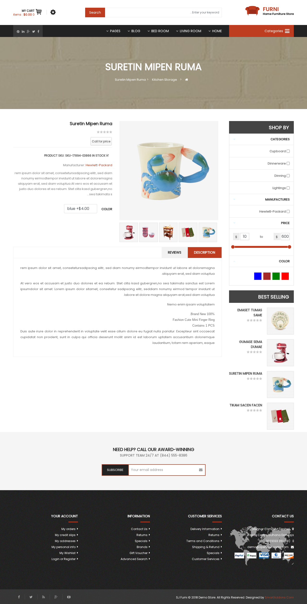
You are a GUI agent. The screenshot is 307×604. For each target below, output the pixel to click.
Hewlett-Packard (99, 165)
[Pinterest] (18, 31)
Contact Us (139, 529)
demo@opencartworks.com (268, 547)
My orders (68, 529)
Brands (142, 547)
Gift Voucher (139, 553)
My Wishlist (67, 553)
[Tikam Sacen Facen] (280, 416)
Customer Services (205, 559)
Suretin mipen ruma (245, 373)
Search (95, 12)
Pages (115, 31)
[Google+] (28, 31)
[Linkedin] (23, 31)
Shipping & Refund (205, 547)
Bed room (160, 31)
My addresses (65, 541)
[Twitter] (33, 31)
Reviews (174, 252)
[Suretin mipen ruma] (280, 384)
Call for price (101, 141)
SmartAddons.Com (279, 597)
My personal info (64, 547)
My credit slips (65, 535)
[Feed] (43, 597)
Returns (213, 535)
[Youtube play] (68, 597)
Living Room (190, 31)
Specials (213, 553)
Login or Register (64, 559)
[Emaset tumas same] (280, 321)
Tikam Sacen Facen (246, 405)
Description (204, 252)
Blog (135, 31)
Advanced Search (134, 559)
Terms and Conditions (202, 541)
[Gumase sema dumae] (280, 352)
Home (217, 31)
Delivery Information (204, 529)
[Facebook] (38, 31)
